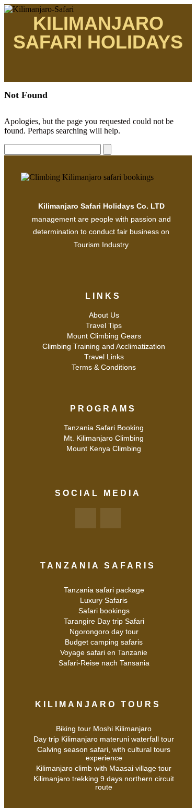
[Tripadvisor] (110, 518)
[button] (97, 71)
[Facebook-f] (85, 518)
